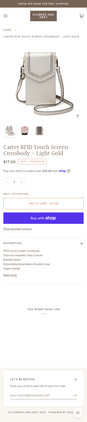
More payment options (17, 228)
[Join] (71, 395)
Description (12, 243)
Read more (10, 275)
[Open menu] (9, 16)
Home (7, 30)
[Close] (77, 378)
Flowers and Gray (25, 412)
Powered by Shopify (64, 412)
